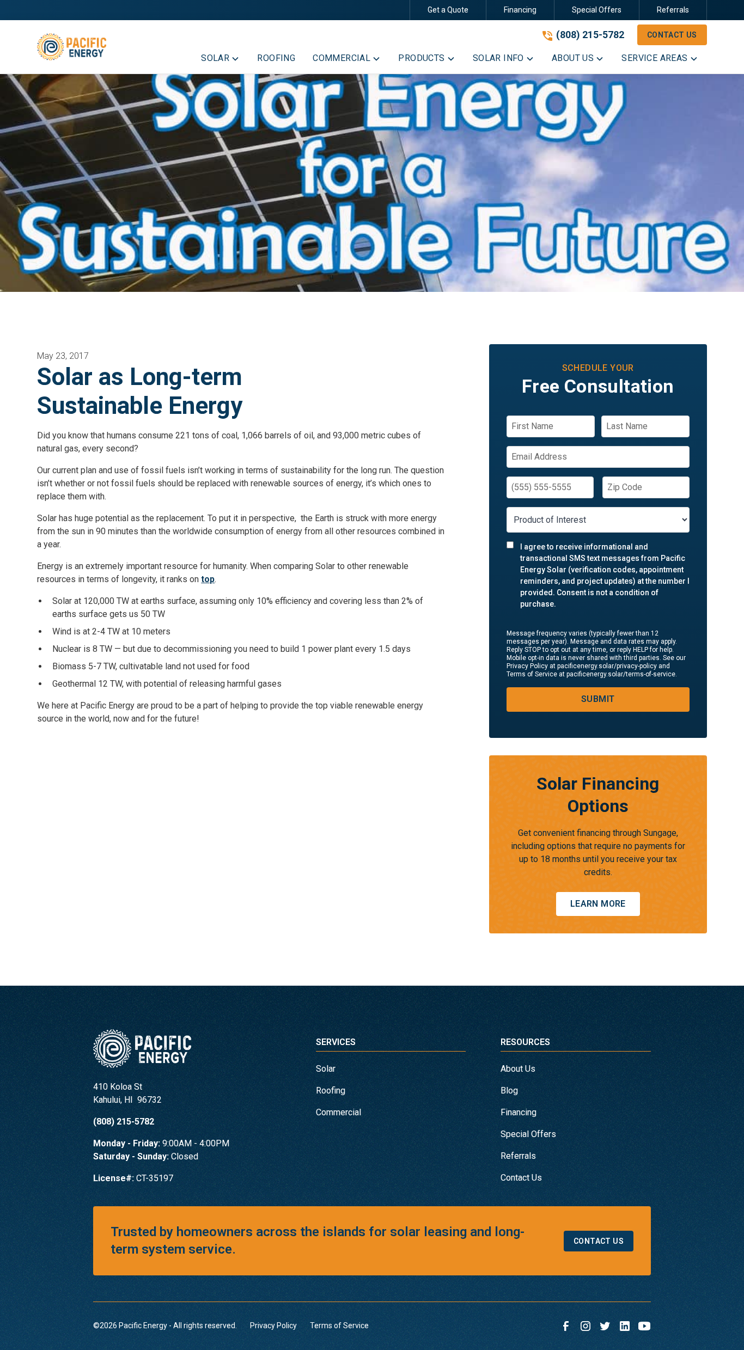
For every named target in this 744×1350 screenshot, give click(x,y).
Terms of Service (339, 1325)
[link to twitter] (605, 1326)
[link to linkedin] (624, 1326)
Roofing (330, 1090)
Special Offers (596, 9)
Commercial (338, 1112)
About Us (518, 1069)
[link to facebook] (565, 1326)
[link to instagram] (585, 1326)
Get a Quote (448, 9)
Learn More (598, 904)
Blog (509, 1090)
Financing (520, 9)
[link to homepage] (71, 46)
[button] (220, 60)
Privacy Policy (273, 1325)
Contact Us (672, 34)
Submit (597, 699)
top (208, 579)
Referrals (673, 9)
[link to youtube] (644, 1326)
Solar (326, 1069)
